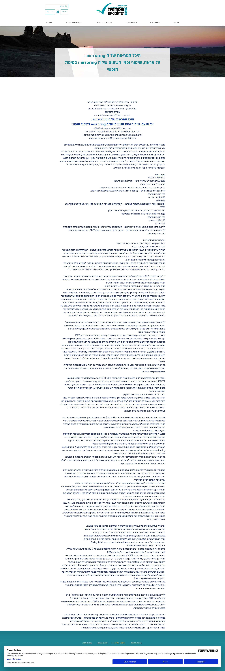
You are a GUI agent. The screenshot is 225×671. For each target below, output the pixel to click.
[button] (57, 11)
